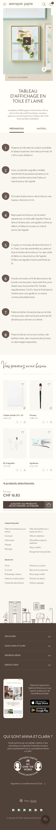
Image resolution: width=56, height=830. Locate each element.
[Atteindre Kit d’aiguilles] (14, 443)
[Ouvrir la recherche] (44, 4)
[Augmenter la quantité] (24, 422)
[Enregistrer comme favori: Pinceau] (49, 384)
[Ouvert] (5, 4)
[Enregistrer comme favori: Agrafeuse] (49, 432)
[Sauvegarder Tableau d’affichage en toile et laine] (44, 69)
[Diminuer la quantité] (17, 422)
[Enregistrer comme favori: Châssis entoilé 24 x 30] (22, 384)
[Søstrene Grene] (21, 4)
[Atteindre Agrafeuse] (41, 443)
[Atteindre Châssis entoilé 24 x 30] (14, 395)
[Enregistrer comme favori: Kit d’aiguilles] (22, 432)
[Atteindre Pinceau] (41, 395)
